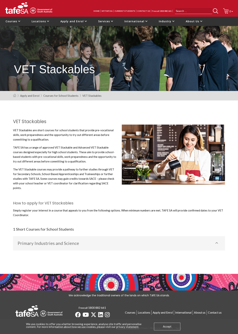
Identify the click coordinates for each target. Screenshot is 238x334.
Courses (12, 21)
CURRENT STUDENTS (125, 11)
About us (199, 312)
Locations (39, 21)
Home (97, 11)
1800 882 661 (97, 307)
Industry (165, 21)
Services (104, 21)
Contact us (143, 11)
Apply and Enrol (72, 21)
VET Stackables (92, 95)
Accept (167, 326)
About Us (193, 21)
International (134, 21)
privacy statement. (127, 326)
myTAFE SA (107, 11)
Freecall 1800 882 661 (162, 11)
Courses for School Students (60, 95)
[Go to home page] (14, 96)
